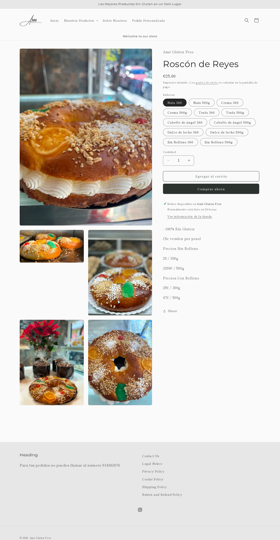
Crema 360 (230, 102)
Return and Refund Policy (162, 494)
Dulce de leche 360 (183, 132)
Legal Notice (152, 463)
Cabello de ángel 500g (232, 122)
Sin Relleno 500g (219, 142)
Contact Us (150, 456)
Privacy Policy (153, 471)
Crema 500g (177, 112)
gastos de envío (207, 82)
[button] (80, 20)
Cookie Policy (152, 479)
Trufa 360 (207, 112)
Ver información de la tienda (189, 216)
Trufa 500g (235, 112)
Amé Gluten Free (40, 538)
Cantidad (169, 152)
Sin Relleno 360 (180, 142)
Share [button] (172, 311)
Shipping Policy (154, 486)
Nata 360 (175, 102)
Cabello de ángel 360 (185, 122)
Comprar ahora (211, 189)
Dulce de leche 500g (227, 132)
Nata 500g (201, 102)
